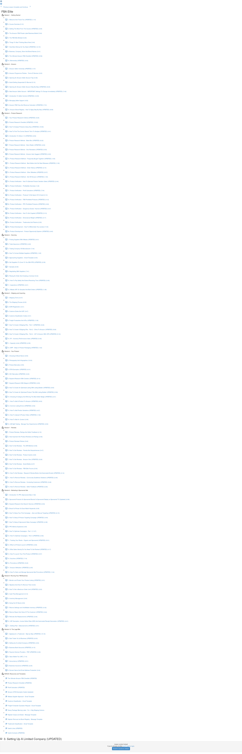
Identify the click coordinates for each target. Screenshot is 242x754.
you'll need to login (128, 746)
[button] (1, 2)
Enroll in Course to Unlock (121, 749)
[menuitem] (1, 4)
